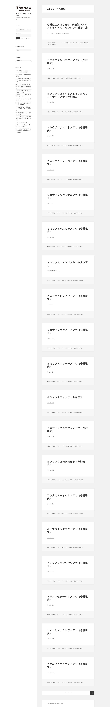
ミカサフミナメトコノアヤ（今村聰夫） (67, 162)
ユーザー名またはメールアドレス (23, 29)
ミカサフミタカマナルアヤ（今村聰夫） (67, 196)
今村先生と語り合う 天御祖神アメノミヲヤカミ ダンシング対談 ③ (24, 108)
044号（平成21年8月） (67, 547)
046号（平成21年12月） (67, 480)
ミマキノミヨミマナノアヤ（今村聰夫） (67, 665)
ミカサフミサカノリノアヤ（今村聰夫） (67, 331)
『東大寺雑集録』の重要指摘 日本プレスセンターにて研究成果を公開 (23, 80)
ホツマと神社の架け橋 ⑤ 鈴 (23, 84)
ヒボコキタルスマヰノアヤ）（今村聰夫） (67, 61)
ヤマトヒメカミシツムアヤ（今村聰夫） (67, 631)
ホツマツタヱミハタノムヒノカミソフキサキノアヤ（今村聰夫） (67, 95)
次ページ (92, 693)
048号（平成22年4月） (67, 412)
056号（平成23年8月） (67, 145)
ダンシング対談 (79, 43)
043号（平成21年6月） (67, 581)
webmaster (60, 43)
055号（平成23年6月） (67, 179)
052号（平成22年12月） (67, 280)
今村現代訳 (85, 43)
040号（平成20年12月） (66, 78)
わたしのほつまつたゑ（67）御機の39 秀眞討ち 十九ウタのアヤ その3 (24, 118)
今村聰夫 (49, 44)
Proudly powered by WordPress (55, 703)
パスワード (18, 33)
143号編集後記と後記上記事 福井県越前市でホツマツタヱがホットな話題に (23, 130)
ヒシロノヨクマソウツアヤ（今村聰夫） (67, 564)
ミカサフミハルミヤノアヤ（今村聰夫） (67, 230)
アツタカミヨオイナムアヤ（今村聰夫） (67, 497)
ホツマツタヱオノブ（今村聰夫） (66, 397)
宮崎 (58, 78)
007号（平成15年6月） (67, 112)
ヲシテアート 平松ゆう (21, 122)
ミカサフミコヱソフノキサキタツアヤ (67, 264)
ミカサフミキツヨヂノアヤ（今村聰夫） (67, 365)
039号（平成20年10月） (67, 682)
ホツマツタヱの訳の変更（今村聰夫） (66, 463)
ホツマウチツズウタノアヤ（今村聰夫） (67, 530)
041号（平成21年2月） (67, 648)
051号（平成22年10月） (67, 314)
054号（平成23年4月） (67, 213)
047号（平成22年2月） (67, 446)
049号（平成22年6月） (67, 381)
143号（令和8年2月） (70, 43)
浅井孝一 (54, 44)
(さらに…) (65, 33)
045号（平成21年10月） (67, 513)
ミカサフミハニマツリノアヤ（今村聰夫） (67, 429)
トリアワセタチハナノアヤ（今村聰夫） (67, 598)
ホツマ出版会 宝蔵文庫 (23, 14)
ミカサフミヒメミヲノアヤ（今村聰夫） (67, 297)
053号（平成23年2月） (67, 246)
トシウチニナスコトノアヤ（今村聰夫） (67, 129)
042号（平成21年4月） (67, 614)
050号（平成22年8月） (67, 348)
